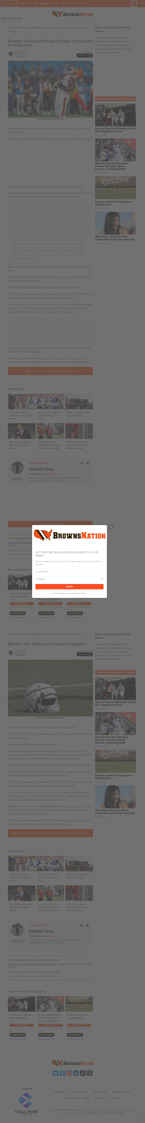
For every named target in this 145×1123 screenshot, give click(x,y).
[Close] (111, 527)
